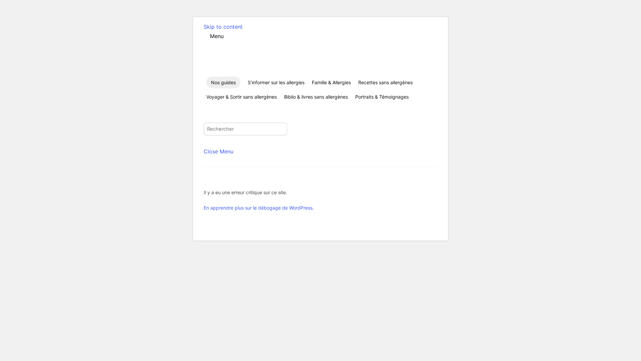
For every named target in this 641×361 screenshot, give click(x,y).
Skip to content (223, 26)
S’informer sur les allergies (276, 82)
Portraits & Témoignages (382, 97)
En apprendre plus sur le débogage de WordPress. (259, 208)
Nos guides (223, 82)
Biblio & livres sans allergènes (316, 97)
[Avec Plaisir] (242, 71)
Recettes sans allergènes (385, 82)
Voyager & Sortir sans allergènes (241, 97)
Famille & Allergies (331, 82)
